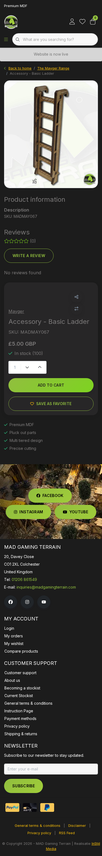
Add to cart (51, 385)
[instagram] (27, 601)
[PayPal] (12, 807)
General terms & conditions (37, 826)
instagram (31, 512)
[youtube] (43, 601)
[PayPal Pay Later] (47, 807)
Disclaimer (77, 826)
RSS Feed (67, 833)
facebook (53, 495)
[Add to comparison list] (76, 309)
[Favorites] (82, 22)
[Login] (72, 22)
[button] (76, 297)
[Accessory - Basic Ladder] (51, 134)
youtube (78, 512)
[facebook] (10, 601)
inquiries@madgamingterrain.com (46, 587)
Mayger (16, 311)
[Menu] (6, 39)
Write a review (29, 255)
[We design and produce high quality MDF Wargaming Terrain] (11, 22)
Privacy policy (39, 833)
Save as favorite (54, 404)
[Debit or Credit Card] (30, 807)
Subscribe (23, 785)
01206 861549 (24, 579)
